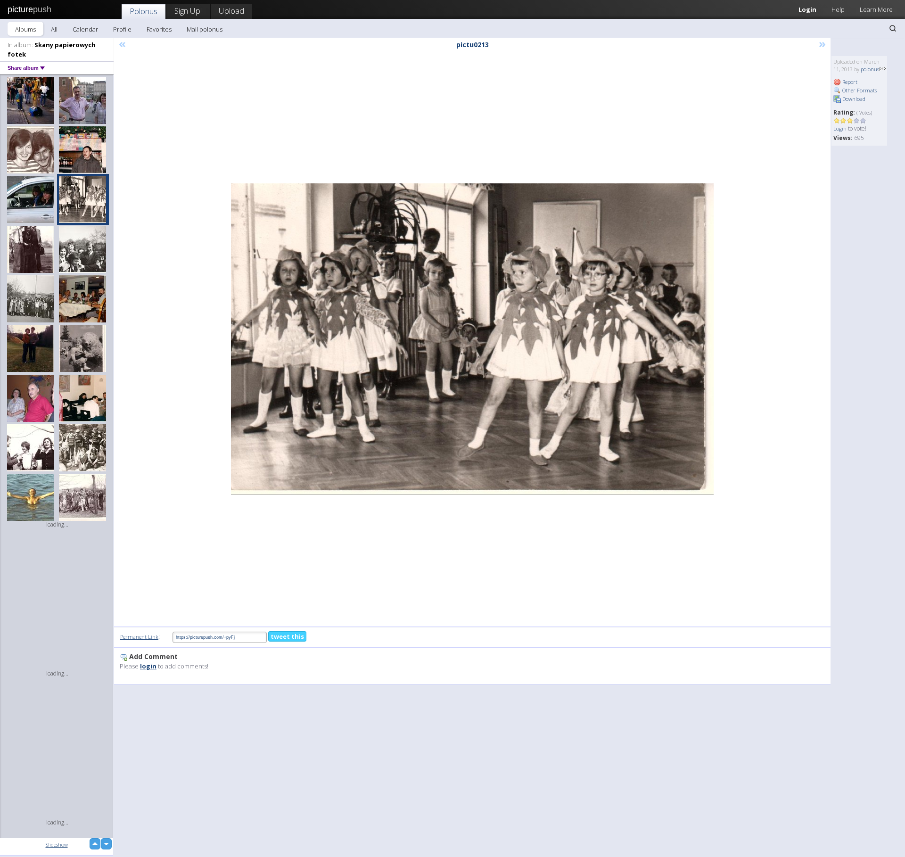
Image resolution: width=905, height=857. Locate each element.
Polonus (143, 11)
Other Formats (859, 90)
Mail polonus (204, 29)
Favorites (159, 29)
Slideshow (57, 844)
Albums (25, 29)
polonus (870, 69)
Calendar (85, 29)
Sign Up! (188, 10)
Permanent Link (139, 636)
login (148, 666)
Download (853, 98)
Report (849, 81)
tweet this (287, 636)
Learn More (876, 9)
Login (807, 9)
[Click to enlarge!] (472, 338)
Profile (122, 29)
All (54, 29)
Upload (231, 10)
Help (838, 9)
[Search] (892, 28)
